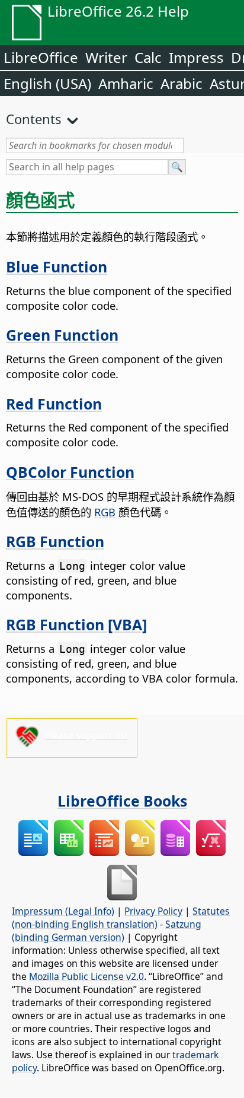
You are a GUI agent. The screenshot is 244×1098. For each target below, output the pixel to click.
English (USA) (47, 83)
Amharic (125, 83)
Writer (106, 57)
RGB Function (55, 541)
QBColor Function (70, 472)
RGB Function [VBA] (76, 624)
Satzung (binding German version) (106, 931)
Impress (196, 57)
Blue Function (56, 266)
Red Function (54, 403)
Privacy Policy (153, 911)
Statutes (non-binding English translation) (121, 918)
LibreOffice (41, 57)
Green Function (62, 335)
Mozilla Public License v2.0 (86, 976)
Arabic (181, 83)
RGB (104, 511)
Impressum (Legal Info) (63, 911)
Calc (148, 57)
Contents (34, 119)
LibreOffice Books (122, 801)
